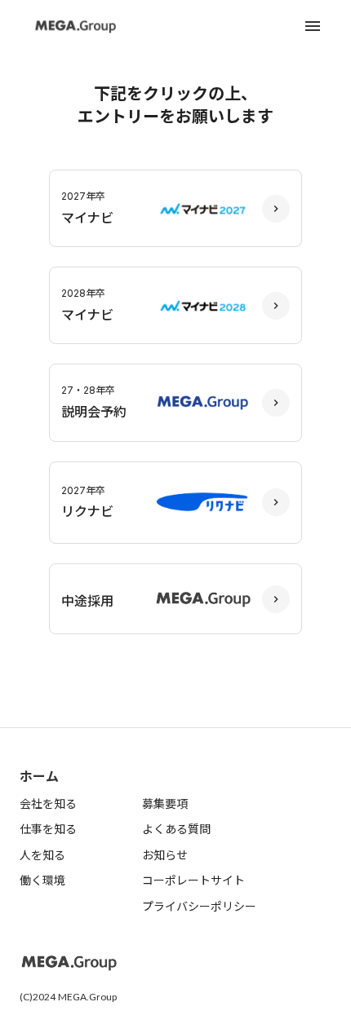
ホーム (39, 776)
